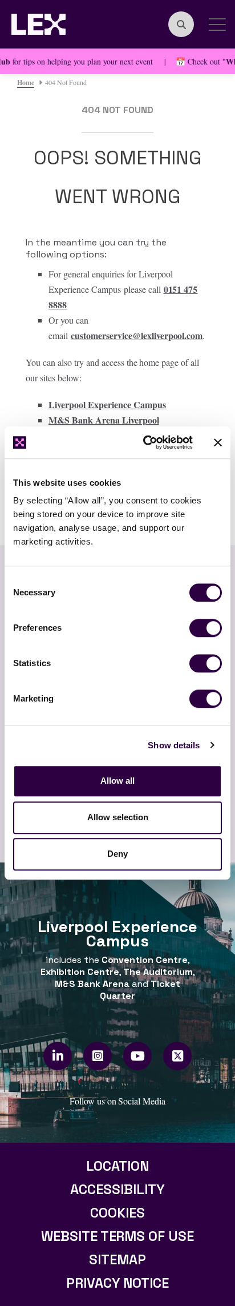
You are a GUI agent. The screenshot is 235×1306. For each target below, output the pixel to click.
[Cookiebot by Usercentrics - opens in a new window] (145, 442)
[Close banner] (218, 442)
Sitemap (117, 1259)
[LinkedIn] (57, 1056)
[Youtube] (138, 1056)
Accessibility (117, 1189)
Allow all (117, 780)
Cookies (117, 1213)
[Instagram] (97, 1056)
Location (117, 1166)
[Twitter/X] (177, 1056)
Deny (117, 853)
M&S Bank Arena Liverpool (103, 419)
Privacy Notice (117, 1283)
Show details (174, 745)
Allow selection (117, 817)
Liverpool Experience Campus (107, 404)
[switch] (205, 628)
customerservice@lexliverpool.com (137, 335)
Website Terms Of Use (118, 1236)
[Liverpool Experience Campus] (38, 22)
